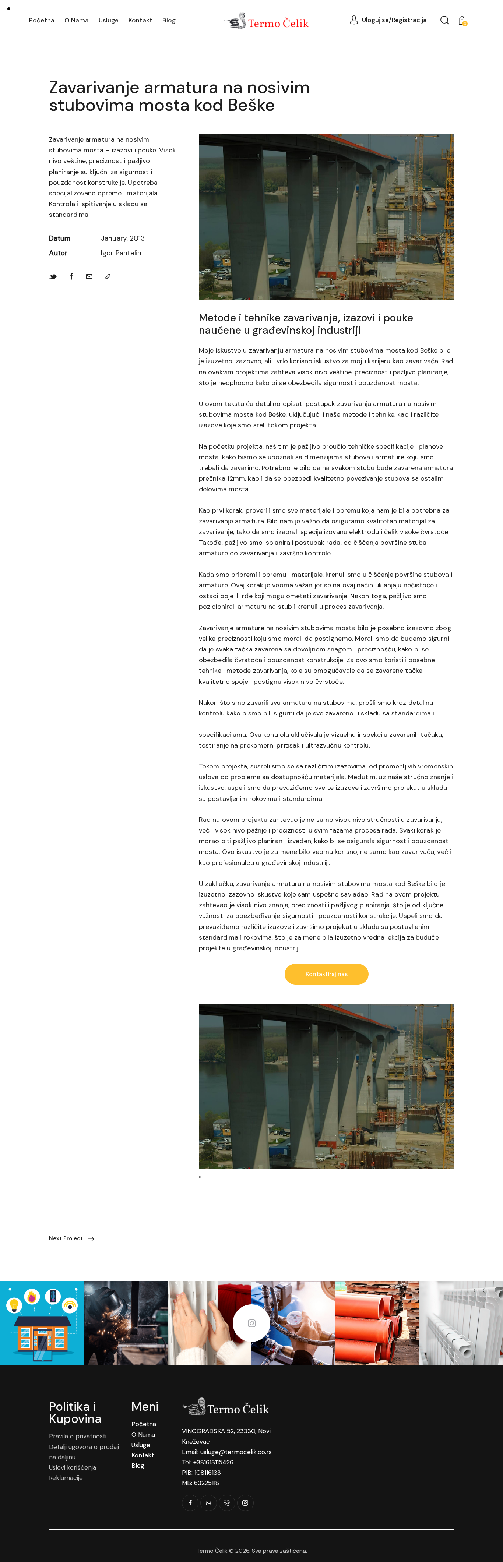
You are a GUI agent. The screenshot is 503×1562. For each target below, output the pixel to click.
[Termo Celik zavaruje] (126, 1323)
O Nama (143, 1435)
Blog (137, 1466)
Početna (143, 1424)
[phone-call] (227, 1503)
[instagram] (245, 1503)
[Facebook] (71, 276)
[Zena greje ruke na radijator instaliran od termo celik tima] (210, 1323)
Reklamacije (66, 1478)
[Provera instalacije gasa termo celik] (293, 1323)
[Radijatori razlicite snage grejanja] (461, 1323)
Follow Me (251, 1323)
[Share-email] (89, 276)
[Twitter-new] (53, 276)
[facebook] (190, 1503)
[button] (107, 276)
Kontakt (142, 1455)
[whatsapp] (208, 1503)
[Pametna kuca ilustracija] (42, 1323)
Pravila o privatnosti (77, 1436)
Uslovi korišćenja (72, 1467)
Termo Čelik (212, 1551)
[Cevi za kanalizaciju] (377, 1323)
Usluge (140, 1445)
